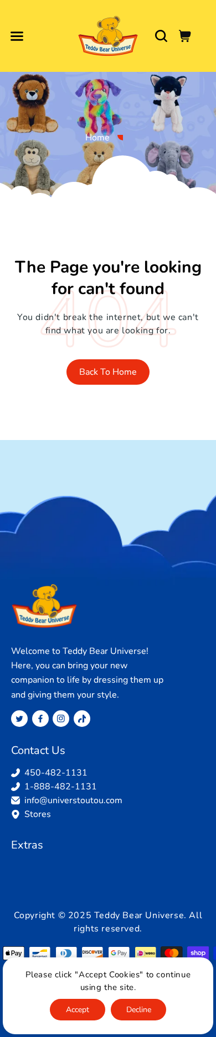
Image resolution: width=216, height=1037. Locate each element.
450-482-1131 (56, 773)
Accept (77, 1009)
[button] (16, 36)
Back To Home (108, 372)
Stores (37, 814)
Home (97, 138)
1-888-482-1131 (60, 787)
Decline (138, 1009)
